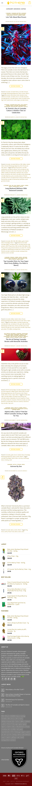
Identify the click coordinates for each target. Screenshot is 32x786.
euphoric (4, 724)
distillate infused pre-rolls (8, 721)
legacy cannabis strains (22, 100)
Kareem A (24, 471)
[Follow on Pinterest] (14, 679)
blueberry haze (23, 95)
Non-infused (14, 106)
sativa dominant (26, 734)
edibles (22, 721)
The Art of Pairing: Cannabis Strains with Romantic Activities (16, 340)
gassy (20, 724)
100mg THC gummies (17, 167)
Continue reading (16, 86)
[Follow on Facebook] (2, 679)
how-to (16, 407)
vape (18, 737)
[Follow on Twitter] (8, 679)
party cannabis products (17, 176)
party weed (26, 325)
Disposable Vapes (25, 390)
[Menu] (2, 3)
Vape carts (10, 403)
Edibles (25, 104)
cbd (8, 718)
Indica (12, 105)
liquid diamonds (5, 732)
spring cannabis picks (24, 177)
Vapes (18, 259)
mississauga (26, 458)
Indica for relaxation (12, 400)
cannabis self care (14, 244)
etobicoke (27, 721)
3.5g (27, 530)
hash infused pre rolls (19, 171)
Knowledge (15, 14)
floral (8, 724)
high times (3, 100)
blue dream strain (15, 95)
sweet (19, 531)
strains (20, 15)
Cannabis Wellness (15, 104)
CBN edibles (25, 246)
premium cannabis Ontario (12, 177)
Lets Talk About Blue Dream (16, 17)
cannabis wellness (23, 244)
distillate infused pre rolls (7, 171)
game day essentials (25, 324)
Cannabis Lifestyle (23, 91)
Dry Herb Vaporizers (13, 334)
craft (16, 718)
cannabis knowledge (6, 458)
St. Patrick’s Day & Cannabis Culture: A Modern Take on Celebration (16, 111)
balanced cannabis (22, 242)
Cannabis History (16, 13)
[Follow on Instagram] (5, 679)
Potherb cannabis (5, 251)
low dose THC (23, 248)
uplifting (13, 737)
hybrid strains (10, 100)
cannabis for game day (22, 322)
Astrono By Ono (16, 466)
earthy (6, 531)
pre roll (9, 734)
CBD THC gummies (10, 246)
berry (18, 716)
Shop (4, 781)
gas (17, 724)
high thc (4, 726)
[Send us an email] (11, 679)
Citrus (2, 531)
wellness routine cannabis (7, 253)
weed (10, 460)
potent (28, 732)
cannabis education (24, 96)
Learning (20, 458)
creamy (21, 718)
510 (2, 716)
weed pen (13, 740)
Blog (8, 781)
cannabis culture (15, 96)
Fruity (12, 531)
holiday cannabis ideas (10, 172)
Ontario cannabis (25, 249)
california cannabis (5, 96)
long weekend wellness (14, 248)
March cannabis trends (18, 174)
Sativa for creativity (18, 401)
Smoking (7, 460)
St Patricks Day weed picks (18, 179)
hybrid (12, 458)
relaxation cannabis (14, 251)
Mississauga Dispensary (22, 781)
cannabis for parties (12, 169)
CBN (15, 185)
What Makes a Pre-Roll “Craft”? (14, 689)
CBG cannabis (18, 246)
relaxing (14, 734)
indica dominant (20, 726)
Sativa (15, 15)
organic (23, 732)
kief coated (19, 729)
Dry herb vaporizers (21, 398)
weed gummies (23, 251)
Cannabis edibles (5, 244)
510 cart (7, 716)
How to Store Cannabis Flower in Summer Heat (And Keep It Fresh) (18, 695)
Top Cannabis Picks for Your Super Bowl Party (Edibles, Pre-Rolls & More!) (16, 263)
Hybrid (8, 105)
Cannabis (8, 13)
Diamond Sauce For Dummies (14, 699)
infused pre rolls (9, 174)
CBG (12, 185)
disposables (13, 398)
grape (24, 724)
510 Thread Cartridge (10, 333)
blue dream (7, 95)
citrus (12, 718)
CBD (22, 104)
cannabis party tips (5, 324)
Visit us (12, 781)
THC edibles (9, 329)
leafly (15, 100)
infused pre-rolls (6, 729)
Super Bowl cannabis (20, 327)
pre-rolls (21, 106)
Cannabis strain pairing (18, 396)
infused (27, 726)
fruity (13, 724)
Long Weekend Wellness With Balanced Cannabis (16, 189)
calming (23, 716)
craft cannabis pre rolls (23, 169)
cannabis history (14, 98)
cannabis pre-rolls (15, 324)
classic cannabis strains (24, 98)
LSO (12, 732)
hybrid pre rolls (20, 172)
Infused (16, 105)
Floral (9, 531)
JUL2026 (13, 729)
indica (16, 458)
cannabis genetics (5, 98)
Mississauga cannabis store (14, 249)
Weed (23, 15)
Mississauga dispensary (12, 93)
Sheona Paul (23, 21)
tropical (8, 737)
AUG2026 (12, 716)
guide (22, 185)
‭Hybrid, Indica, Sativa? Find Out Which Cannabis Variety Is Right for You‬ (16, 414)
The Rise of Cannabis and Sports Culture (17, 705)
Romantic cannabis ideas (7, 401)
